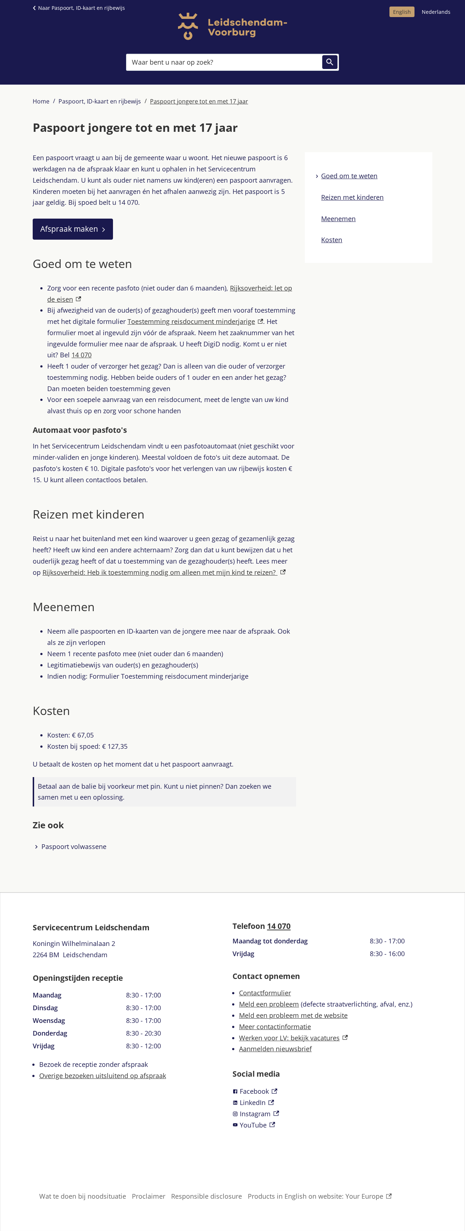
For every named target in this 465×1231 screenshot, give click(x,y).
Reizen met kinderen (352, 197)
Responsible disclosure (206, 1196)
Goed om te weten (349, 175)
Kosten (331, 240)
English (402, 11)
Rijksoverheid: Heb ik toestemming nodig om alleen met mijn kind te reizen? (164, 572)
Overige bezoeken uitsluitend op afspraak (102, 1075)
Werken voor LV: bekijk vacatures (293, 1037)
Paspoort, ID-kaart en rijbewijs (99, 101)
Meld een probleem (269, 1004)
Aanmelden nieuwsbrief (275, 1048)
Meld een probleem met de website (293, 1015)
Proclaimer (148, 1196)
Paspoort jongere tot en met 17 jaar (199, 101)
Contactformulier (265, 992)
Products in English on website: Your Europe (315, 1197)
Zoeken (329, 62)
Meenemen (338, 218)
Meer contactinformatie (275, 1026)
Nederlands (436, 11)
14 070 (279, 926)
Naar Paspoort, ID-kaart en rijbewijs (81, 7)
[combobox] (232, 62)
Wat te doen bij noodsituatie (82, 1196)
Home (41, 101)
